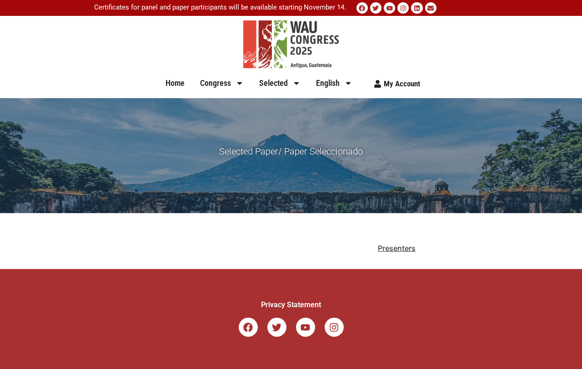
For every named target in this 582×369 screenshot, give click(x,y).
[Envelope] (430, 8)
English (328, 83)
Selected (273, 83)
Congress (215, 83)
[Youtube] (389, 8)
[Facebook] (362, 8)
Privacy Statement (291, 304)
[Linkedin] (416, 8)
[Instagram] (403, 8)
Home (175, 83)
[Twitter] (375, 8)
